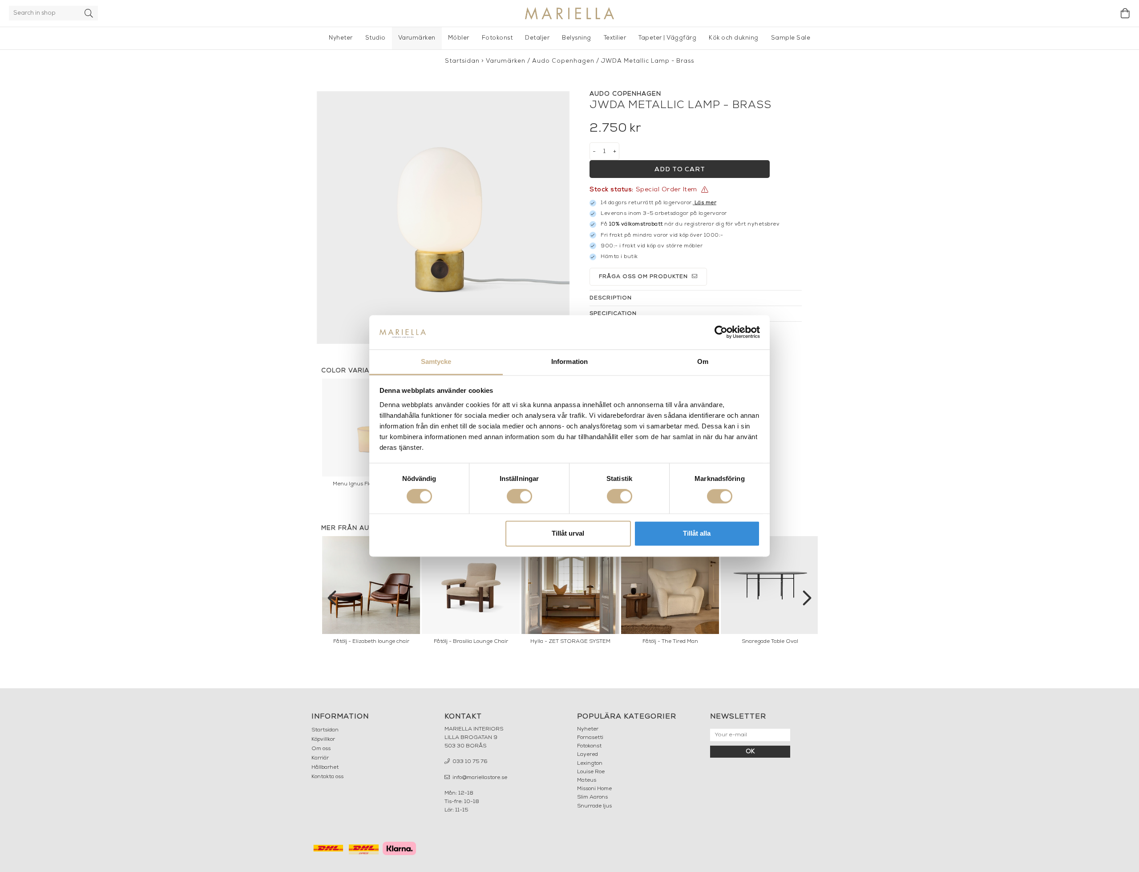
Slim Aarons (592, 797)
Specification (613, 313)
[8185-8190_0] (443, 217)
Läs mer (706, 203)
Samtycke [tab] (436, 361)
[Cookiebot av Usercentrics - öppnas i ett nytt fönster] (721, 332)
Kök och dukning (734, 38)
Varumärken (417, 38)
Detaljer (537, 38)
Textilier (615, 38)
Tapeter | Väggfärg (667, 38)
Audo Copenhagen (563, 61)
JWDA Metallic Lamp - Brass (647, 61)
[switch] (519, 496)
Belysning (576, 38)
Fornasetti (590, 737)
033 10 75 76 (469, 761)
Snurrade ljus (594, 806)
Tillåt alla (697, 533)
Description (611, 298)
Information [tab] (569, 361)
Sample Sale (791, 38)
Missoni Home (594, 788)
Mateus (586, 780)
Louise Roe (591, 772)
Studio (375, 38)
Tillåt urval (568, 533)
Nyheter (341, 38)
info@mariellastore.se (479, 777)
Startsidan (462, 61)
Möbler (458, 38)
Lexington (589, 763)
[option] (371, 592)
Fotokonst (497, 38)
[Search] (89, 13)
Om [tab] (702, 361)
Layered (587, 754)
